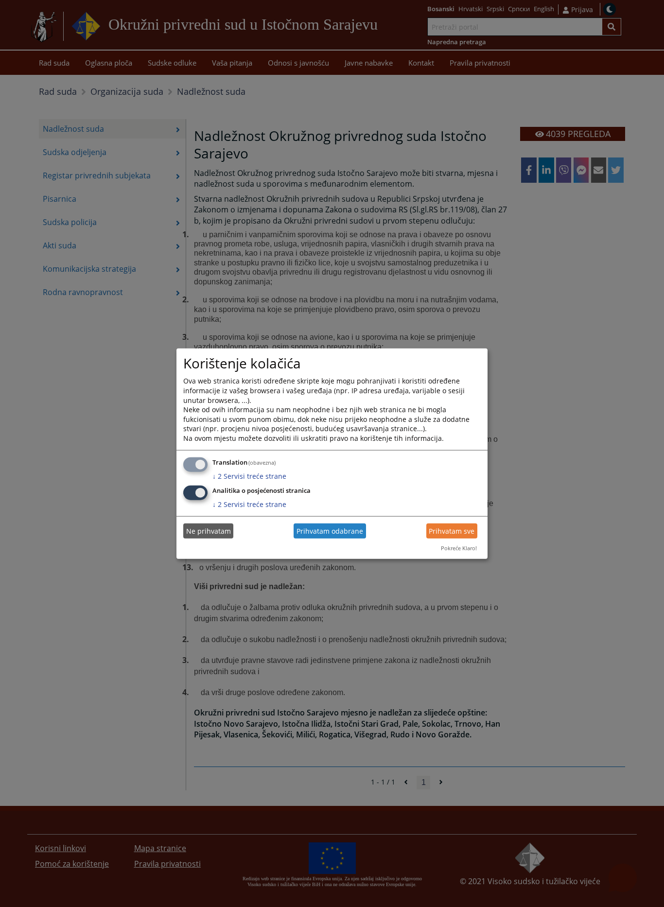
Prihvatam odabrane (330, 531)
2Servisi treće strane (249, 475)
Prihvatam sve (451, 531)
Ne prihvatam (208, 531)
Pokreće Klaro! (459, 548)
